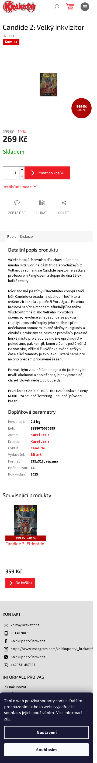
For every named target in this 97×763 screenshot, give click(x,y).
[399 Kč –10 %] (25, 520)
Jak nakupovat (14, 687)
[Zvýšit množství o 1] (22, 170)
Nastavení (47, 732)
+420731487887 (23, 665)
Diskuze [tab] (26, 236)
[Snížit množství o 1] (22, 176)
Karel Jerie (40, 435)
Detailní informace (17, 187)
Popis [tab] (11, 236)
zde (7, 719)
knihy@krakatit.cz (25, 625)
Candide (37, 448)
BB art (36, 454)
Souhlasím (46, 750)
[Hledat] (56, 6)
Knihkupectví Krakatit (28, 641)
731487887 (19, 633)
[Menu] (84, 6)
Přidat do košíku (50, 172)
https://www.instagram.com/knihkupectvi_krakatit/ (52, 649)
